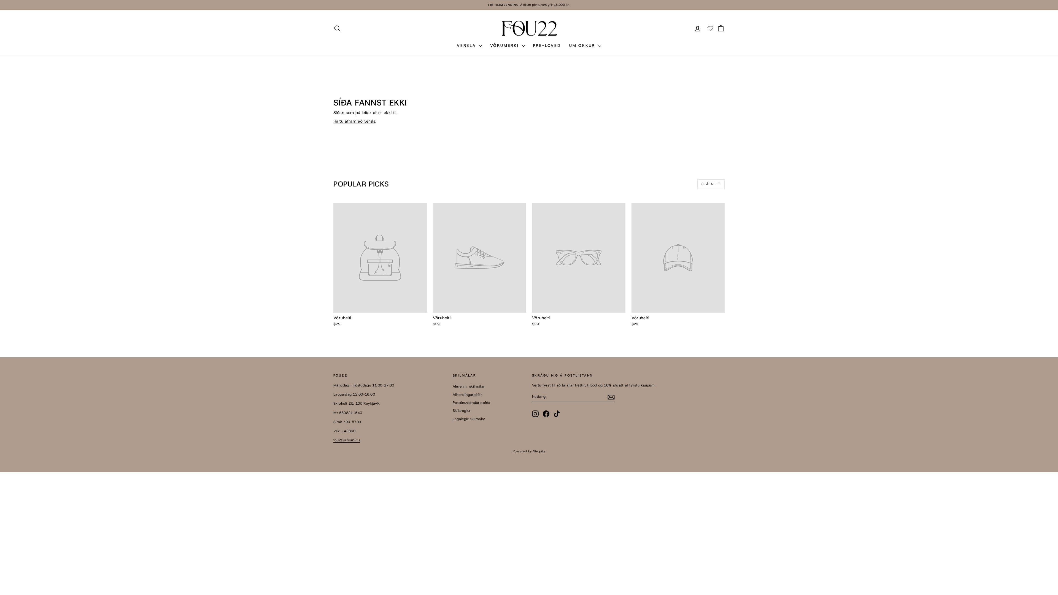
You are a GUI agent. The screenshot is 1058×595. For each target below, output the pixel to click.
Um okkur (583, 45)
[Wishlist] (710, 28)
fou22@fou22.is (346, 440)
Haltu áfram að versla (354, 121)
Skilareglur (462, 410)
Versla (467, 45)
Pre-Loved (547, 45)
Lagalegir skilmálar (469, 418)
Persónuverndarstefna (471, 402)
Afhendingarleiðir (467, 394)
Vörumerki (505, 45)
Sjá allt (710, 184)
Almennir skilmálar (469, 386)
